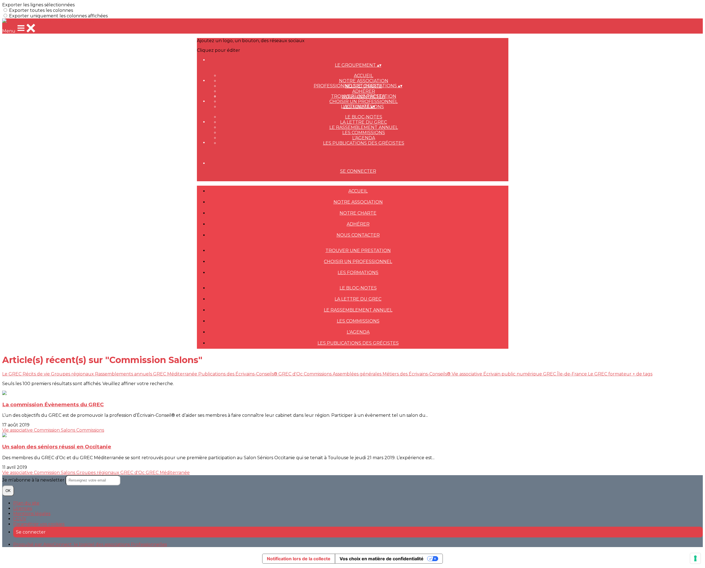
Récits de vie (37, 374)
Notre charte (358, 213)
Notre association (363, 80)
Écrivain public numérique (513, 374)
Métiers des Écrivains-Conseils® (417, 374)
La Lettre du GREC (363, 122)
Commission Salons (55, 430)
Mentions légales (31, 513)
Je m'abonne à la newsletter (34, 480)
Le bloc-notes (363, 117)
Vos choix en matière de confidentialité (382, 558)
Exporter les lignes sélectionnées (38, 4)
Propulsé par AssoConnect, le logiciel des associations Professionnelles (90, 544)
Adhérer (363, 91)
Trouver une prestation (363, 96)
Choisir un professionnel (363, 101)
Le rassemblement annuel (363, 127)
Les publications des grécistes (363, 143)
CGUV (19, 518)
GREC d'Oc (291, 374)
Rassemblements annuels (124, 374)
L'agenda (363, 137)
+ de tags (642, 374)
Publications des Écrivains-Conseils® (238, 374)
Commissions (318, 374)
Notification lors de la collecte (298, 558)
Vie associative (467, 374)
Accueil (363, 75)
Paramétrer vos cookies (38, 524)
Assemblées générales (358, 374)
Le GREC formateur (610, 374)
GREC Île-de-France (565, 374)
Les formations (358, 272)
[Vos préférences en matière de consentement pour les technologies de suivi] (695, 558)
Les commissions (363, 132)
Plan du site (26, 503)
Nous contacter (358, 235)
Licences (22, 508)
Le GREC (12, 374)
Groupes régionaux (73, 374)
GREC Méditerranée (175, 374)
